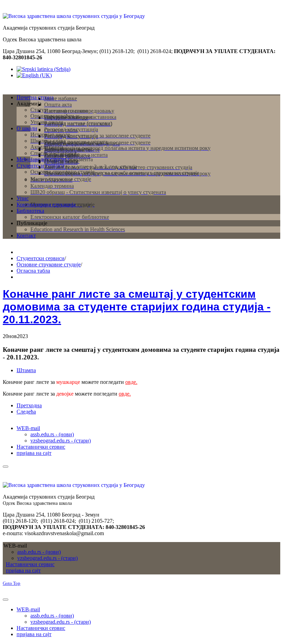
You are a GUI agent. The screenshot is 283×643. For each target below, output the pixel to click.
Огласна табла (33, 271)
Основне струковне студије (49, 264)
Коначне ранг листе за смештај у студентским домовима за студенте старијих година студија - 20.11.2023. (137, 307)
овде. (131, 382)
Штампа (26, 370)
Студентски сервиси (41, 258)
